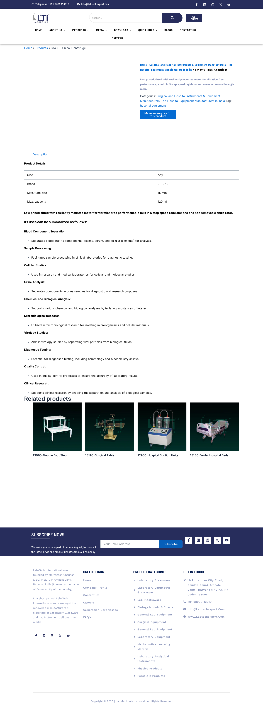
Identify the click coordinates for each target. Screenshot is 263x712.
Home (143, 65)
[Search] (172, 18)
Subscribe (170, 544)
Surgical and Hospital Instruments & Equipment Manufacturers (187, 65)
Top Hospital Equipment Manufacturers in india (193, 101)
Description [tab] (40, 154)
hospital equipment (153, 105)
